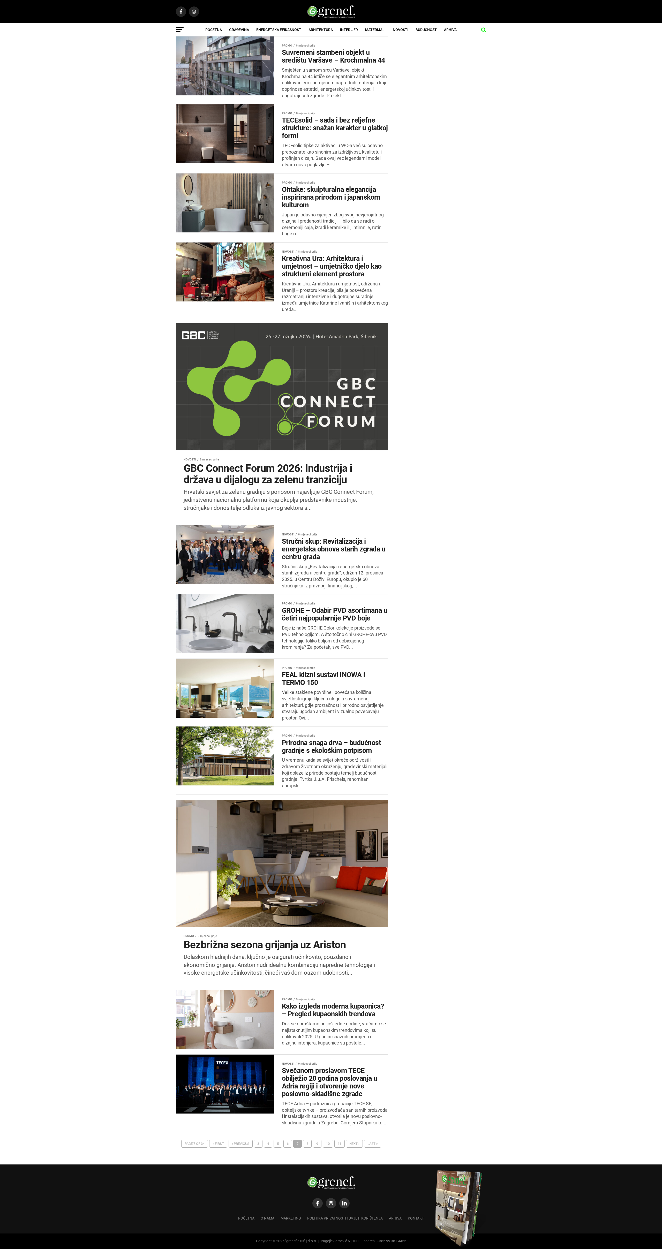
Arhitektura (321, 30)
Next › (354, 1144)
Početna (213, 30)
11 (339, 1144)
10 (328, 1144)
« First (218, 1144)
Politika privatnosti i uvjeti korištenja (345, 1218)
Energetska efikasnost (278, 30)
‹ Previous (240, 1144)
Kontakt (416, 1218)
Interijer (349, 30)
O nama (267, 1218)
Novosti (400, 30)
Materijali (375, 30)
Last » (372, 1144)
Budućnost (426, 30)
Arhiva (450, 30)
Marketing (291, 1218)
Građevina (239, 30)
